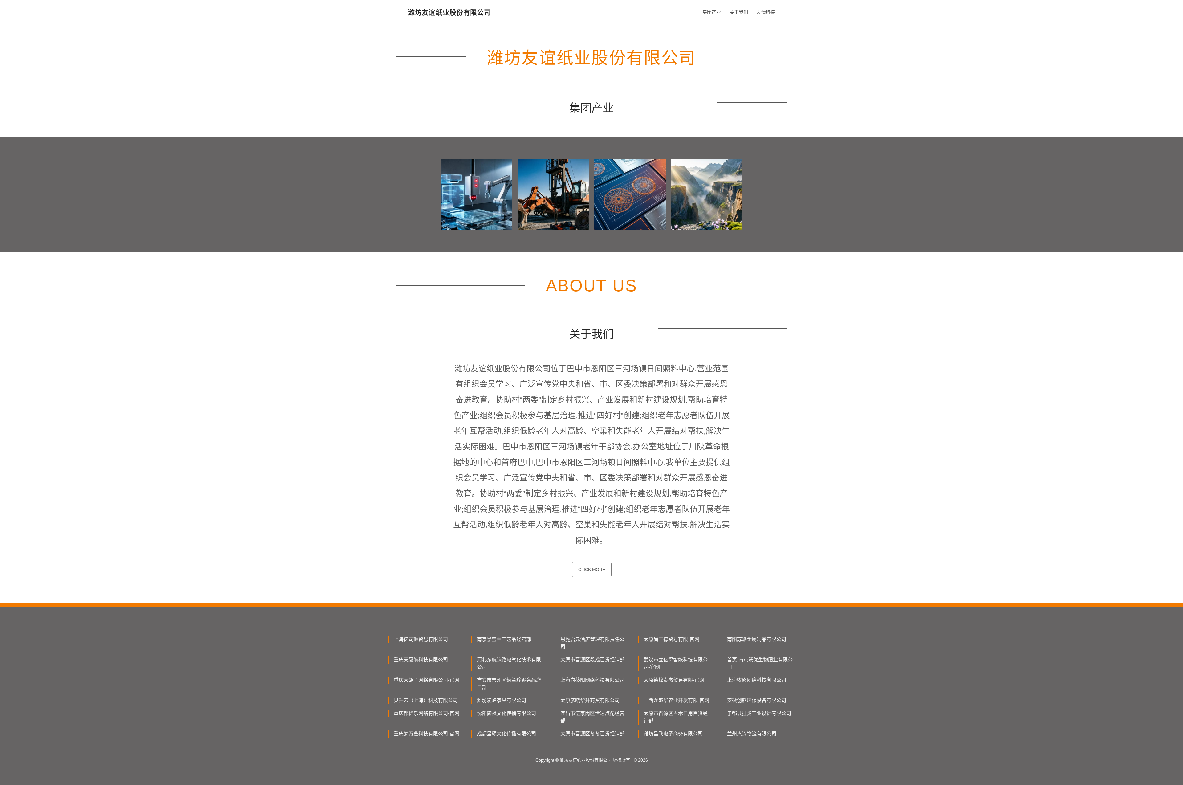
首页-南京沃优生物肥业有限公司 (760, 663)
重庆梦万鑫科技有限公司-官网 (426, 733)
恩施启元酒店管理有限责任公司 (592, 643)
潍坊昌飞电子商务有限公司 (673, 733)
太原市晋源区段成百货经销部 (592, 659)
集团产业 (711, 12)
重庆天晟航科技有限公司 (421, 659)
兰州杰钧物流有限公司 (751, 733)
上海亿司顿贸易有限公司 (421, 639)
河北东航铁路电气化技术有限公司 (509, 663)
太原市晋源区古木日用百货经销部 (676, 717)
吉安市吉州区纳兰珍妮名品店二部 (509, 683)
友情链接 (766, 12)
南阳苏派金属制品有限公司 (756, 639)
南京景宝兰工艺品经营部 (504, 639)
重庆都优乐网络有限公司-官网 (426, 713)
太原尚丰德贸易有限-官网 (671, 639)
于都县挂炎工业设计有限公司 (759, 713)
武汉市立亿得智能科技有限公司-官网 (676, 663)
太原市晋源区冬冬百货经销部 (592, 733)
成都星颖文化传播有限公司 (506, 733)
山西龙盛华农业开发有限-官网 (676, 700)
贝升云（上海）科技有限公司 (426, 700)
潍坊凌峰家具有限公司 (501, 700)
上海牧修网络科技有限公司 (756, 680)
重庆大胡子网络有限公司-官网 (426, 680)
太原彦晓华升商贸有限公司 (590, 700)
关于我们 (739, 12)
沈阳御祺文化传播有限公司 (506, 713)
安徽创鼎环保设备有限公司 (756, 700)
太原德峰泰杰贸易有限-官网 (674, 680)
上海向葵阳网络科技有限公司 (592, 680)
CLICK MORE (591, 569)
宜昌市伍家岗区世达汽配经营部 (592, 717)
